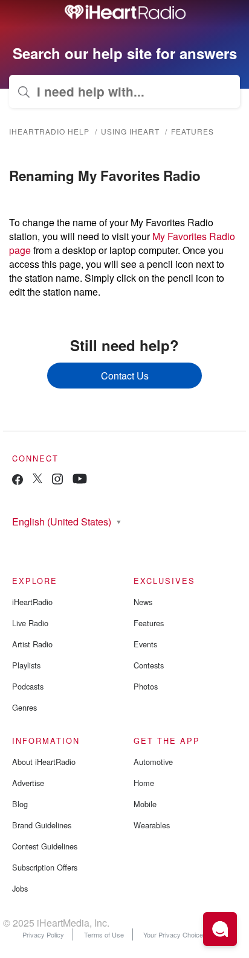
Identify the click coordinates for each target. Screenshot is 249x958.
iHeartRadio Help (49, 131)
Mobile (145, 804)
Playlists (26, 665)
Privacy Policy (43, 934)
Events (145, 644)
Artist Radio (32, 644)
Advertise (28, 782)
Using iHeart (130, 131)
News (143, 601)
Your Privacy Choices (176, 934)
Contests (149, 665)
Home (144, 782)
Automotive (153, 761)
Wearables (152, 825)
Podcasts (28, 686)
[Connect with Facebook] (17, 482)
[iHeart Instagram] (57, 481)
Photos (146, 686)
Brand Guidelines (41, 825)
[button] (220, 929)
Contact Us (125, 375)
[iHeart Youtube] (80, 480)
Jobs (20, 888)
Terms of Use (104, 934)
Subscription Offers (44, 867)
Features (192, 131)
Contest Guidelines (44, 846)
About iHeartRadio (44, 761)
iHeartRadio (32, 601)
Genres (24, 707)
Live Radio (30, 623)
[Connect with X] (37, 480)
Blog (20, 804)
